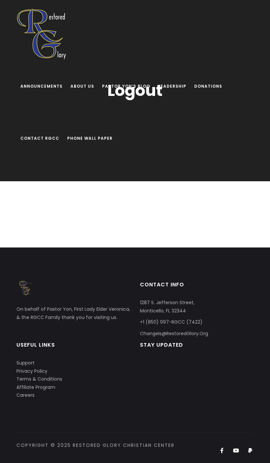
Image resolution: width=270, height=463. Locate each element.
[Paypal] (250, 451)
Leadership (172, 86)
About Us (82, 86)
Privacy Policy (31, 371)
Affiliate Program (35, 387)
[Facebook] (222, 451)
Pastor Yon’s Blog (126, 86)
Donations (208, 86)
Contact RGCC (39, 138)
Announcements (41, 86)
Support (25, 363)
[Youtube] (236, 451)
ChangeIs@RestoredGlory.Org (174, 333)
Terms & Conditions (39, 379)
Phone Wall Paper (90, 138)
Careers (25, 395)
